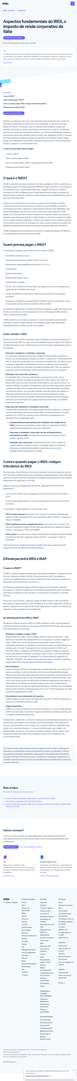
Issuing (24, 944)
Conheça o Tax (8, 876)
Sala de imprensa (64, 956)
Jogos (42, 957)
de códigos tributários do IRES (29, 545)
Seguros (43, 965)
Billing (24, 913)
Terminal (25, 972)
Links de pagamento (29, 952)
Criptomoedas (27, 927)
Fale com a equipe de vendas (31, 847)
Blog (60, 908)
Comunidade (63, 911)
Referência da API (46, 1023)
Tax (23, 969)
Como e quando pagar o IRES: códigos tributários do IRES (24, 103)
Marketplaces (45, 935)
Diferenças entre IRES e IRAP (14, 107)
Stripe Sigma (26, 966)
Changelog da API (46, 1028)
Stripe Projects (45, 1034)
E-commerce (44, 914)
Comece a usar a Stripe (13, 38)
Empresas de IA (45, 946)
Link (23, 947)
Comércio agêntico (46, 908)
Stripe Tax (35, 725)
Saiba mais (7, 63)
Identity (24, 938)
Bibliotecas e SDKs (46, 1031)
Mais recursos (9, 10)
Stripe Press (63, 959)
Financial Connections (29, 936)
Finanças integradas (47, 916)
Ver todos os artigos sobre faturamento (18, 792)
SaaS (42, 943)
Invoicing (25, 941)
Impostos (22, 10)
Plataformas (44, 940)
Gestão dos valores (47, 938)
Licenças (62, 927)
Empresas (43, 902)
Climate (24, 922)
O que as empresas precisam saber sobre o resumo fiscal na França (30, 798)
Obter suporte (64, 972)
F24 (25, 477)
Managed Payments (28, 950)
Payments (25, 955)
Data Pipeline (26, 930)
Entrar (61, 983)
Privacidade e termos (66, 919)
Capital (24, 916)
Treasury (25, 975)
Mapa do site (63, 930)
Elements (25, 933)
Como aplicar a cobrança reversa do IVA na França (24, 801)
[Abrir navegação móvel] (73, 4)
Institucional (63, 946)
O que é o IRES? (9, 96)
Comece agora (10, 847)
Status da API (44, 1025)
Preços (24, 902)
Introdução (7, 92)
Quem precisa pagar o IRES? (13, 100)
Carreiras (62, 954)
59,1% (27, 124)
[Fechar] (73, 1070)
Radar (24, 961)
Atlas (23, 905)
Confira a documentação (49, 876)
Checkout (25, 919)
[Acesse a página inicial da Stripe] (5, 899)
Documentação (45, 1020)
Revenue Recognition (29, 964)
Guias (60, 902)
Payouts (24, 958)
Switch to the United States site (37, 1076)
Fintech (42, 954)
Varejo (42, 986)
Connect (25, 924)
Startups (43, 905)
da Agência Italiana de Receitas (39, 662)
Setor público (44, 983)
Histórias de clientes (66, 905)
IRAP (36, 701)
